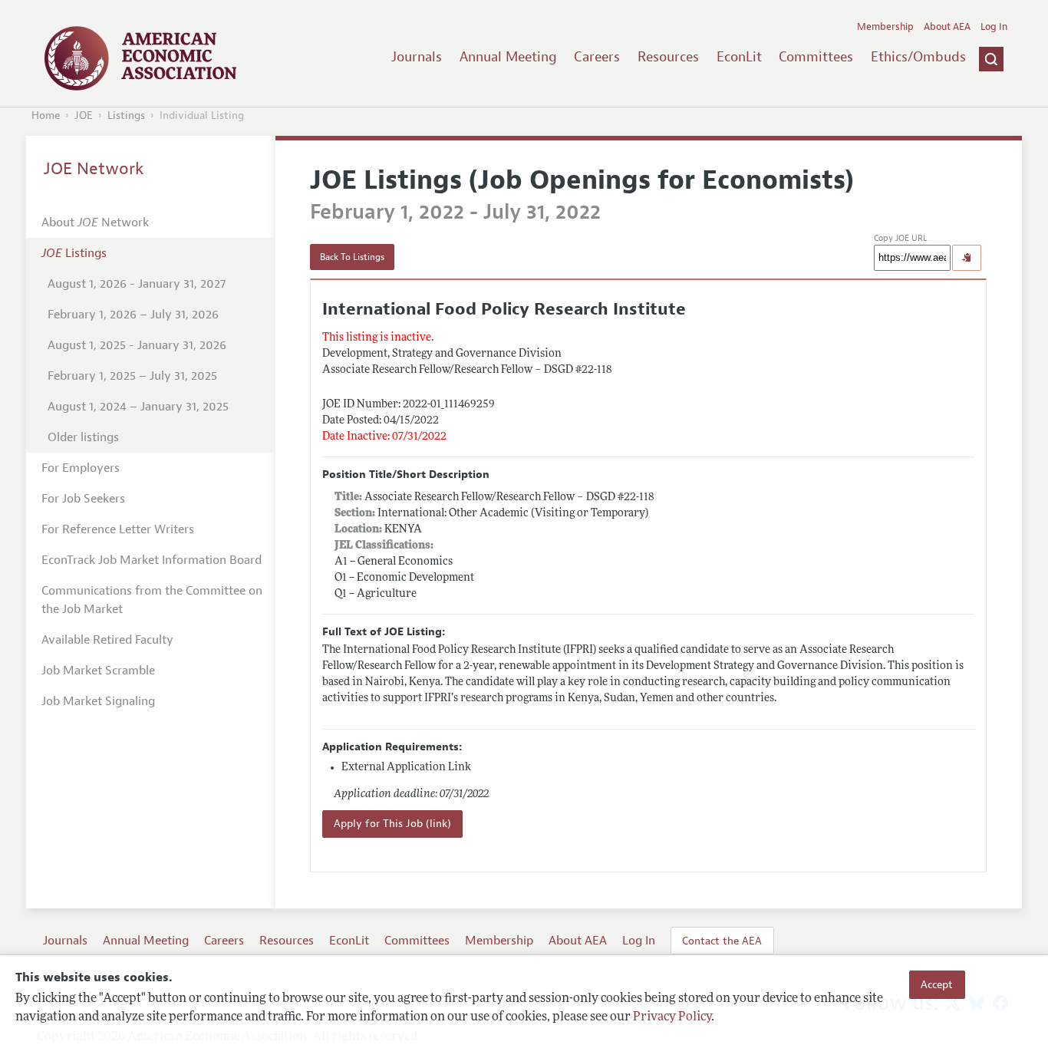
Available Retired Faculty (107, 640)
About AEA (947, 27)
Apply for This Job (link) (392, 823)
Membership (885, 27)
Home (45, 115)
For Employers (80, 468)
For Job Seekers (83, 498)
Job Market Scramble (98, 670)
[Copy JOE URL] (966, 258)
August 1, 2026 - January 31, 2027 (137, 284)
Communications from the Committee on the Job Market (151, 600)
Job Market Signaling (98, 701)
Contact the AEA (722, 941)
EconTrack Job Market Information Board (151, 560)
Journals (416, 56)
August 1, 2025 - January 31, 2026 (137, 345)
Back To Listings (352, 257)
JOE (83, 115)
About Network (95, 222)
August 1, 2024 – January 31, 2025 (138, 406)
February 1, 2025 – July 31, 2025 (132, 376)
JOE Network (94, 168)
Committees (816, 56)
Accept (937, 984)
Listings (126, 115)
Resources (668, 56)
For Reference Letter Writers (117, 529)
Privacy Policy (672, 1017)
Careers (597, 56)
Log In (993, 27)
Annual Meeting (508, 56)
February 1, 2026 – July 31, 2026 (133, 314)
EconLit (739, 56)
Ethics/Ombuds (918, 56)
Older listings (83, 437)
